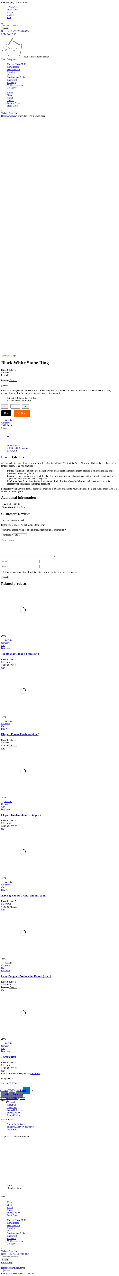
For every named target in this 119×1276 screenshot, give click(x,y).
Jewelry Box (8, 1056)
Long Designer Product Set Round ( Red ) (26, 976)
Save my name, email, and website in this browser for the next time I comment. (41, 572)
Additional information (17, 448)
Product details (13, 445)
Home (4, 116)
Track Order (12, 9)
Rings (19, 116)
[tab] (62, 445)
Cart (6, 413)
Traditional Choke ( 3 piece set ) (20, 653)
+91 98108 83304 (9, 1083)
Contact (10, 15)
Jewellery (11, 116)
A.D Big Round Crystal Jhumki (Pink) (24, 895)
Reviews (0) (12, 451)
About (10, 12)
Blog (9, 17)
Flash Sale (13, 7)
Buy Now (21, 413)
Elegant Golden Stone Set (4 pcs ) (21, 815)
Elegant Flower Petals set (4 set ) (20, 734)
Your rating (7, 535)
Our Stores (35, 1073)
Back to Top (6, 1262)
